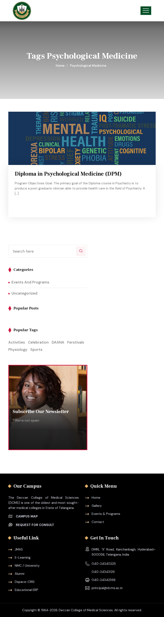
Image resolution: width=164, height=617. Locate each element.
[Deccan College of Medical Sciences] (22, 11)
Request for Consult (35, 525)
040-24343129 (103, 572)
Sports (36, 349)
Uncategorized (24, 293)
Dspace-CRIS (25, 582)
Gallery (97, 506)
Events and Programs (30, 282)
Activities (16, 342)
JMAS (19, 549)
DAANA (58, 342)
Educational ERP (26, 590)
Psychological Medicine (88, 66)
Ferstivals (75, 342)
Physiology (17, 349)
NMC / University (27, 566)
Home (61, 66)
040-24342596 (104, 580)
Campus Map (27, 516)
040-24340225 (104, 564)
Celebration (38, 342)
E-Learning (23, 557)
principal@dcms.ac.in (107, 588)
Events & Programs (106, 514)
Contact (98, 522)
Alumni (19, 574)
